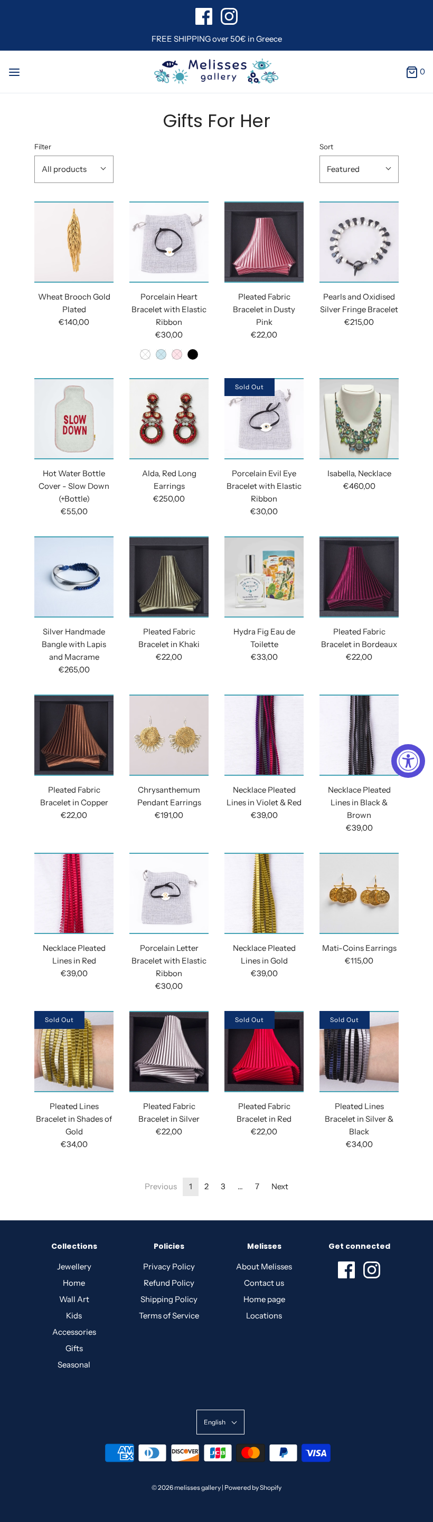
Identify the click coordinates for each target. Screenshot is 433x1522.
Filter (42, 146)
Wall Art (74, 1299)
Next (279, 1186)
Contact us (264, 1283)
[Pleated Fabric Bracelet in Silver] (169, 1051)
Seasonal (74, 1365)
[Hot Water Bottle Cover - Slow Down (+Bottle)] (74, 418)
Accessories (74, 1332)
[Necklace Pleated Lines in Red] (74, 893)
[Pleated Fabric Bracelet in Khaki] (169, 577)
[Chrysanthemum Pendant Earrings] (169, 735)
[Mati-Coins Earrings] (359, 893)
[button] (74, 169)
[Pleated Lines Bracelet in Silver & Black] (359, 1051)
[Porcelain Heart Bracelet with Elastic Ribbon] (169, 242)
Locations (264, 1316)
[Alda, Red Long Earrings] (169, 418)
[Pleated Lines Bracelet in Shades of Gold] (74, 1051)
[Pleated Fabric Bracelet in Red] (264, 1051)
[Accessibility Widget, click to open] (408, 761)
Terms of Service (169, 1316)
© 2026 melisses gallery (186, 1487)
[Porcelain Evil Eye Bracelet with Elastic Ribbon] (264, 418)
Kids (74, 1316)
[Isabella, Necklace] (359, 418)
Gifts (74, 1348)
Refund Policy (169, 1283)
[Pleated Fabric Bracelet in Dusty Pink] (264, 242)
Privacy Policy (169, 1266)
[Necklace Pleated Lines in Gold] (264, 893)
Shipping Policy (168, 1299)
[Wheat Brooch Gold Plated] (74, 242)
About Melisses (264, 1266)
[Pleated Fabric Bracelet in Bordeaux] (359, 577)
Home (74, 1283)
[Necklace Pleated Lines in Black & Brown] (359, 735)
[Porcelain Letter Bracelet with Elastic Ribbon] (169, 893)
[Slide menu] (14, 71)
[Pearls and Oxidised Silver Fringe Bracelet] (359, 242)
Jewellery (74, 1266)
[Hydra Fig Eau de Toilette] (264, 577)
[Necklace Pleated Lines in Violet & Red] (264, 735)
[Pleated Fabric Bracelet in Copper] (74, 735)
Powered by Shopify (252, 1487)
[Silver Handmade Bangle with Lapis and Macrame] (74, 577)
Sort (326, 146)
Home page (264, 1299)
